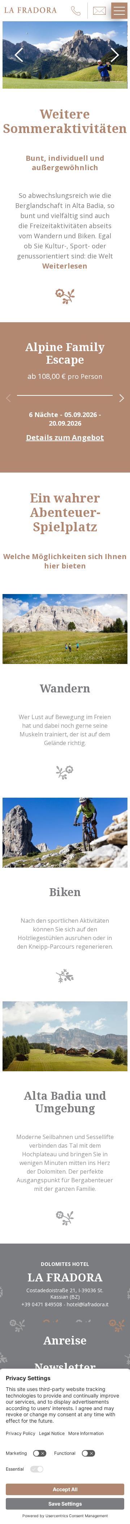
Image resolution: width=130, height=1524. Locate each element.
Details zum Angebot (65, 437)
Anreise (65, 1340)
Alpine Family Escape (65, 353)
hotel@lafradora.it (88, 1304)
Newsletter (65, 1367)
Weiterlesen (64, 266)
